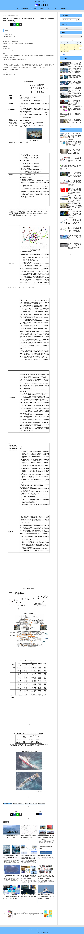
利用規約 (38, 929)
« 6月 (61, 54)
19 (74, 47)
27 (77, 49)
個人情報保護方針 (44, 929)
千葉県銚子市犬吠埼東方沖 (19, 803)
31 (67, 51)
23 (64, 49)
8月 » (64, 54)
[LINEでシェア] (17, 24)
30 (64, 51)
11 (70, 46)
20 (77, 47)
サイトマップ (52, 929)
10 (67, 46)
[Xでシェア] (11, 24)
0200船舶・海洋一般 (8, 803)
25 (71, 49)
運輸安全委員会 (42, 803)
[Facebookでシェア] (14, 24)
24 (67, 49)
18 (71, 47)
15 (61, 47)
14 (80, 46)
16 (64, 47)
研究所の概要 (31, 929)
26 (74, 49)
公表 (11, 72)
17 (67, 47)
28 (80, 49)
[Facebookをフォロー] (40, 814)
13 (77, 46)
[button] (20, 24)
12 (74, 46)
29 (61, 51)
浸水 (27, 803)
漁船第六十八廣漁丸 (33, 803)
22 (61, 49)
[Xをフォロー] (37, 814)
